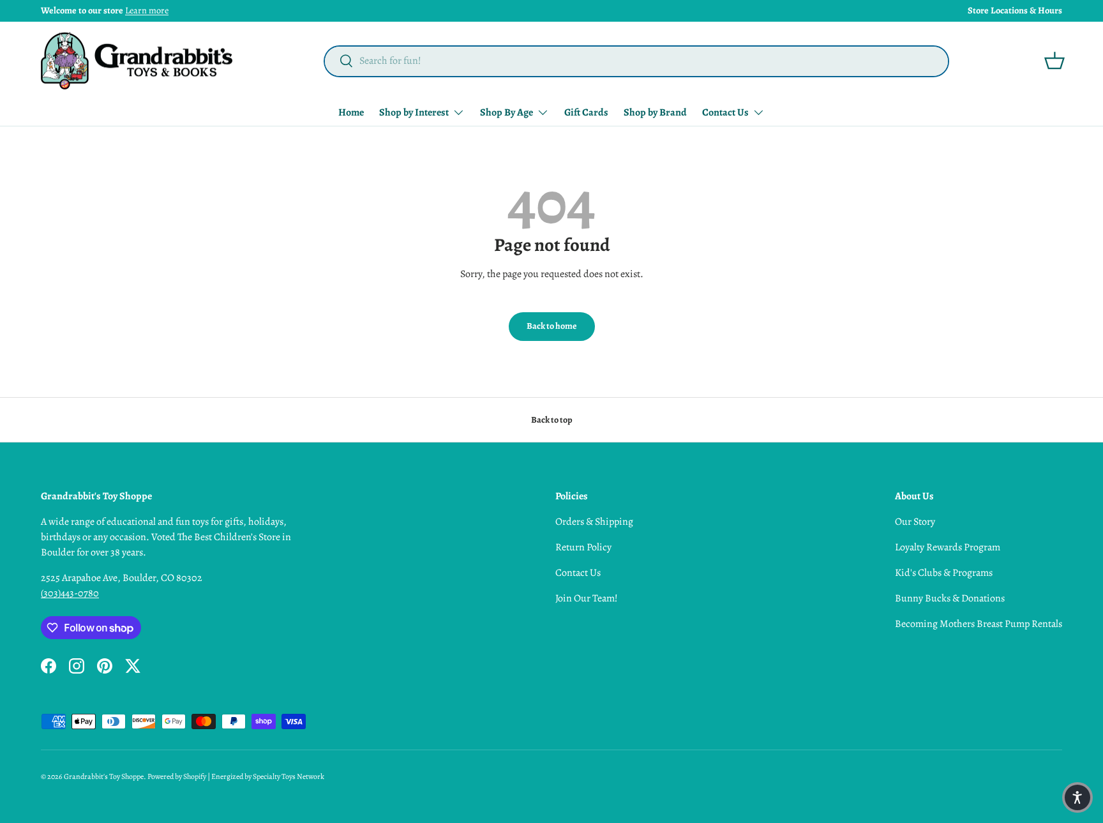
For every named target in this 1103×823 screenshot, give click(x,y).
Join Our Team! (586, 598)
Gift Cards (586, 112)
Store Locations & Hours (1015, 10)
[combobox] (636, 60)
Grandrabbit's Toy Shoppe (104, 776)
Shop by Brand (655, 112)
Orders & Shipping (594, 522)
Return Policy (583, 547)
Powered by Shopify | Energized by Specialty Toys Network (235, 776)
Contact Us (725, 112)
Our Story (915, 522)
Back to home (552, 326)
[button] (1054, 61)
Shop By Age (506, 112)
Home (351, 112)
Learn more (147, 10)
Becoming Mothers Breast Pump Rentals (978, 624)
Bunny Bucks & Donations (950, 598)
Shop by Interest (414, 112)
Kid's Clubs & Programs (944, 573)
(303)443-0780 (70, 593)
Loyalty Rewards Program (947, 547)
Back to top (552, 420)
